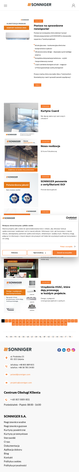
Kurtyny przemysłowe (16, 433)
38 (66, 324)
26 (24, 324)
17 (58, 321)
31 (41, 324)
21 (72, 321)
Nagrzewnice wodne (15, 422)
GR (36, 337)
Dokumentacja (12, 445)
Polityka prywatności (15, 465)
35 (55, 324)
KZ (49, 337)
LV (32, 337)
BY (45, 337)
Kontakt (8, 457)
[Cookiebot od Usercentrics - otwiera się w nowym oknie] (68, 218)
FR (15, 337)
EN (11, 337)
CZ (53, 337)
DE (23, 337)
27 (27, 324)
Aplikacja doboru (13, 449)
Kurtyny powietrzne (15, 429)
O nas (7, 441)
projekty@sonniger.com (21, 382)
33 (48, 324)
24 (17, 324)
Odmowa (14, 253)
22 (76, 321)
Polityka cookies (12, 461)
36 (59, 324)
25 (20, 324)
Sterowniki (9, 437)
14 (48, 321)
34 (52, 324)
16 (55, 321)
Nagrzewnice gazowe (15, 426)
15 (51, 321)
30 (38, 324)
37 (62, 324)
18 (62, 321)
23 (13, 324)
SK (57, 337)
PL (7, 337)
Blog (6, 453)
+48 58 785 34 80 (26, 367)
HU (61, 337)
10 (34, 321)
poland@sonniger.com (20, 374)
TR (70, 337)
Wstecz (37, 85)
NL (40, 337)
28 (31, 324)
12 (41, 321)
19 (65, 321)
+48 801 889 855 (26, 364)
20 (69, 321)
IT (66, 337)
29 (34, 324)
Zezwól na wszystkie (64, 253)
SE (19, 337)
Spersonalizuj (38, 253)
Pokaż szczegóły (66, 246)
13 (44, 321)
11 (37, 321)
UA (28, 337)
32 (45, 324)
